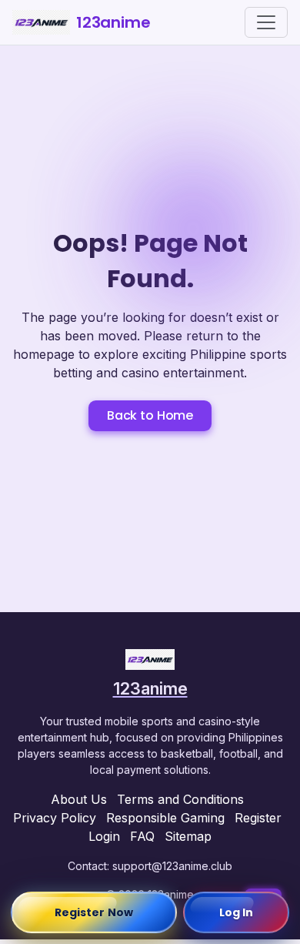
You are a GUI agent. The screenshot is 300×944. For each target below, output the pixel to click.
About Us (79, 799)
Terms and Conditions (180, 799)
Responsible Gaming (165, 817)
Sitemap (188, 836)
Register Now (94, 912)
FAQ (142, 836)
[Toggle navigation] (266, 22)
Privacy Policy (54, 817)
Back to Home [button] (150, 415)
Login (104, 836)
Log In (236, 912)
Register (258, 817)
